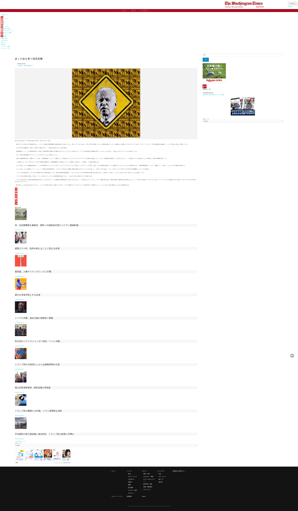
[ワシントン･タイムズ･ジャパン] (244, 4)
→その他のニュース (20, 441)
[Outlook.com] (106, 198)
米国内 (130, 482)
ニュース (124, 10)
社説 (31, 65)
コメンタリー (144, 10)
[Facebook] (106, 191)
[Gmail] (106, 196)
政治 (129, 473)
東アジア (3, 42)
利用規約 (129, 496)
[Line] (106, 193)
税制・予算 (4, 38)
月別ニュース (18, 443)
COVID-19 (4, 40)
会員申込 (290, 6)
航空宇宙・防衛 (5, 28)
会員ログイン (5, 14)
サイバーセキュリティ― (8, 30)
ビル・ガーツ (5, 18)
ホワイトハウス (5, 48)
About (144, 496)
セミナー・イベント (117, 496)
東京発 (3, 44)
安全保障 (3, 36)
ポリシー (133, 10)
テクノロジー (5, 26)
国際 (129, 484)
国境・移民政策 (24, 65)
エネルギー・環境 (6, 32)
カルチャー (4, 34)
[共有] (106, 203)
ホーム (113, 471)
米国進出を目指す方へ (179, 471)
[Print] (106, 201)
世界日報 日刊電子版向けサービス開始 (213, 94)
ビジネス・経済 (5, 46)
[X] (106, 189)
